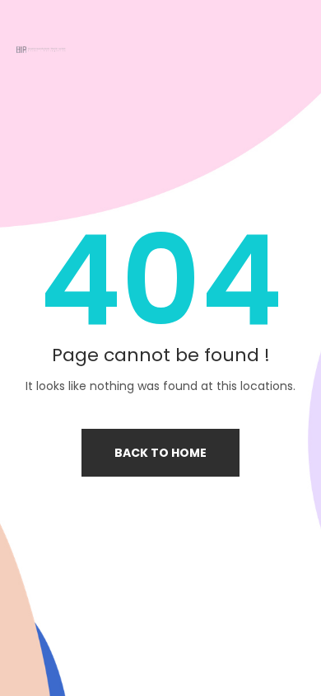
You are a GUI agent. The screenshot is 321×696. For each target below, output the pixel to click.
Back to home (160, 452)
